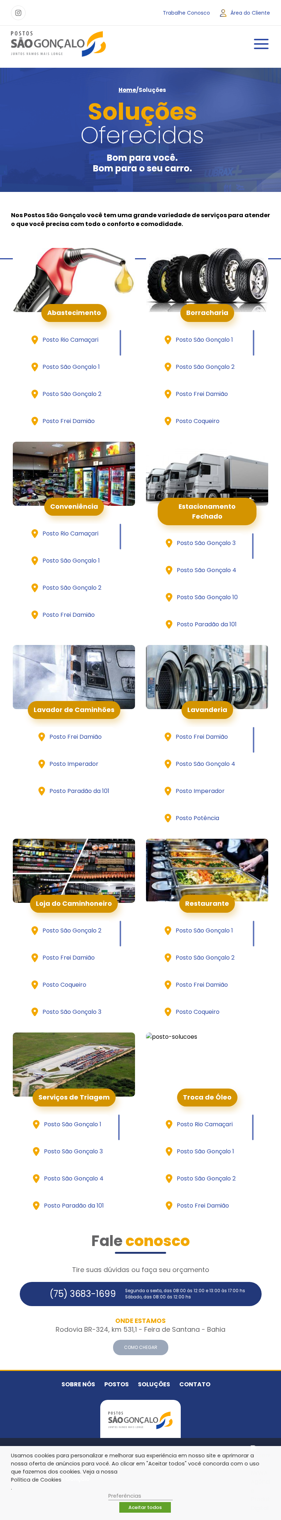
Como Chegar (140, 1347)
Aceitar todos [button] (145, 1507)
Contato (194, 1384)
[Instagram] (18, 12)
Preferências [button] (124, 1495)
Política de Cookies (36, 1479)
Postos (116, 1384)
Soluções (154, 1384)
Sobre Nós (78, 1384)
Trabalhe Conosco (186, 12)
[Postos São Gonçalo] (58, 44)
